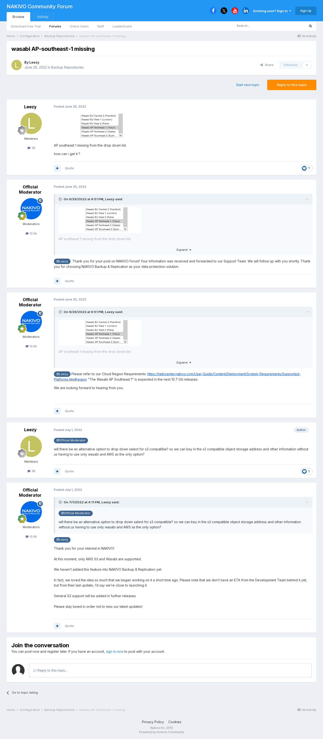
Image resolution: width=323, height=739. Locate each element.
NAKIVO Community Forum (39, 6)
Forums (55, 26)
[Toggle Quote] (61, 199)
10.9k (33, 233)
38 (33, 148)
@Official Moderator (71, 440)
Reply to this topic (292, 85)
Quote (69, 168)
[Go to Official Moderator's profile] (31, 208)
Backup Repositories (67, 67)
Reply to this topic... (52, 670)
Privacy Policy (153, 722)
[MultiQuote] (57, 168)
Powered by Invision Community (161, 732)
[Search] (310, 26)
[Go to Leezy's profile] (16, 65)
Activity (42, 17)
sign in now (114, 651)
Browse (18, 17)
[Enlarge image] (95, 126)
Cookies (174, 722)
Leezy (34, 62)
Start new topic (247, 85)
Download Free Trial (26, 26)
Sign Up (305, 11)
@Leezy (62, 261)
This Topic (291, 25)
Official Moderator (30, 189)
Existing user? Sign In (271, 11)
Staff (100, 26)
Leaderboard (122, 26)
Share (268, 65)
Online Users (79, 26)
